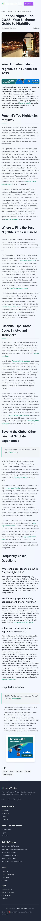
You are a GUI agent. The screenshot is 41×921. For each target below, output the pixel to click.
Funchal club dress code (21, 361)
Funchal (27, 771)
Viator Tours (12, 452)
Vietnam (4, 816)
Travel (5, 771)
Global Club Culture (9, 852)
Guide (11, 771)
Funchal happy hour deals (11, 307)
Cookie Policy (6, 895)
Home (3, 11)
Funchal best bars (11, 219)
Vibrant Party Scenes (9, 855)
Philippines (5, 836)
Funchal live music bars (27, 261)
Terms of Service (8, 892)
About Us (5, 871)
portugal (11, 11)
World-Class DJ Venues (10, 846)
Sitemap (4, 898)
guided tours (16, 699)
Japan (4, 833)
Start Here (5, 878)
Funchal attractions (21, 477)
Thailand (5, 819)
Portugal (19, 771)
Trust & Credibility (8, 875)
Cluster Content (7, 774)
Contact (4, 881)
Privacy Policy (7, 889)
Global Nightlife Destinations (12, 861)
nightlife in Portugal (9, 679)
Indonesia (5, 810)
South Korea (6, 830)
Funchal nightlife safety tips (23, 622)
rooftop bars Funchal (12, 488)
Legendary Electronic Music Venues (14, 849)
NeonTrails (11, 3)
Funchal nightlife (25, 103)
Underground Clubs (9, 858)
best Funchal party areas (19, 288)
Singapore (5, 813)
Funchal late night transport (19, 415)
